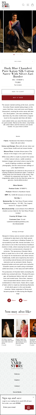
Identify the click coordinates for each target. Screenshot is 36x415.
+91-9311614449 (18, 224)
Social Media (17, 392)
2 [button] (15, 54)
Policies (17, 374)
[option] (18, 31)
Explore (17, 380)
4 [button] (19, 54)
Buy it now (18, 97)
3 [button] (17, 54)
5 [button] (20, 54)
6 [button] (22, 54)
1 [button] (14, 54)
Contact (17, 386)
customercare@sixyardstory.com (18, 221)
